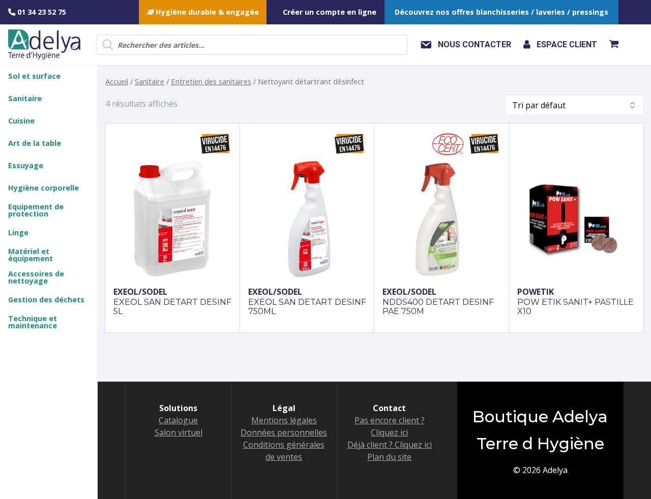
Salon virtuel (178, 432)
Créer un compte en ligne (329, 12)
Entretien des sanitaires (211, 81)
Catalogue (178, 420)
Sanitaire (149, 81)
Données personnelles (284, 432)
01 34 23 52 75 (40, 12)
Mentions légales (284, 420)
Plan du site (389, 456)
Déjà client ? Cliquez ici (389, 444)
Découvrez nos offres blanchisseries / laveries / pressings (501, 12)
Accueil (116, 81)
